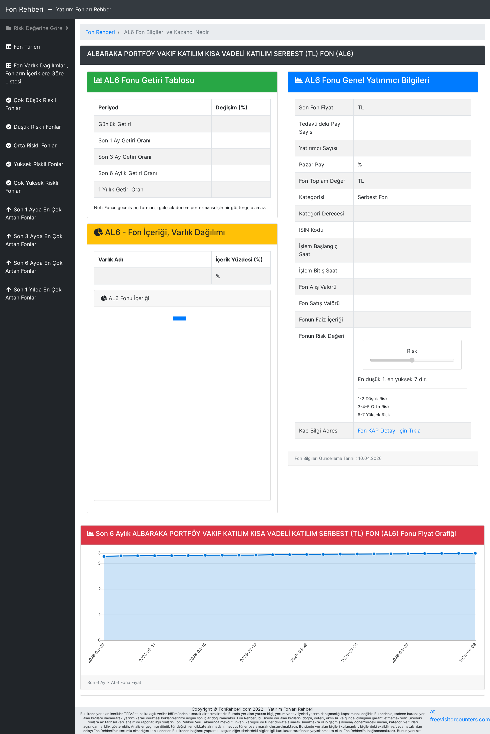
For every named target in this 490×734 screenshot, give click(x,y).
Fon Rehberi (24, 9)
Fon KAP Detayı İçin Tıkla (389, 430)
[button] (37, 28)
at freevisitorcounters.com (460, 715)
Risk (412, 350)
